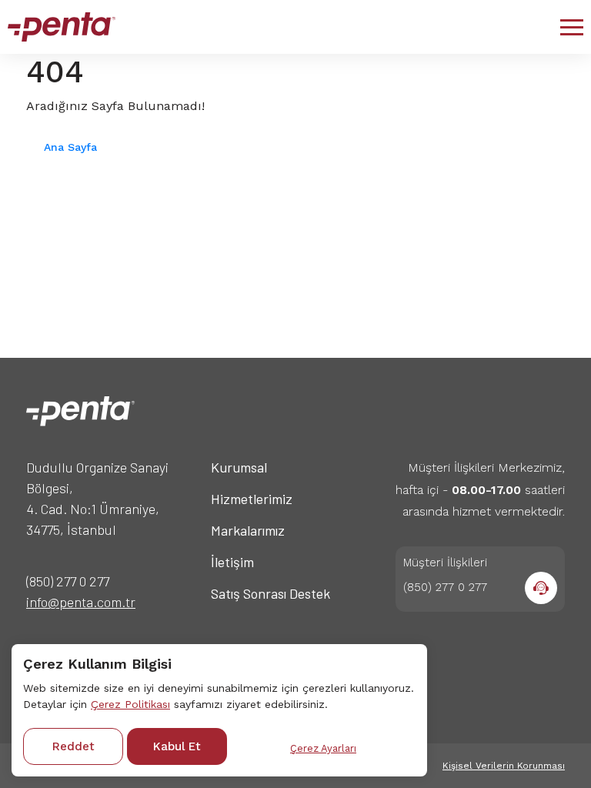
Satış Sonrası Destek (270, 593)
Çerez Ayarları (323, 748)
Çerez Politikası (130, 704)
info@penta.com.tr (80, 601)
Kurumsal (239, 467)
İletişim (232, 561)
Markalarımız (248, 530)
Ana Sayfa (70, 147)
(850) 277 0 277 (67, 581)
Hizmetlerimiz (251, 498)
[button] (571, 27)
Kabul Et (177, 746)
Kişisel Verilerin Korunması (503, 765)
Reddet (73, 746)
